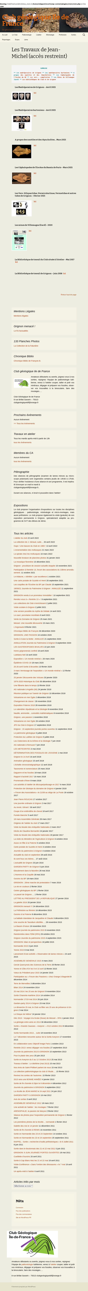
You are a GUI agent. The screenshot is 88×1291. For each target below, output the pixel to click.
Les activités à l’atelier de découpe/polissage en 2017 (36, 784)
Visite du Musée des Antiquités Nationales (32, 827)
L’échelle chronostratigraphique (27, 765)
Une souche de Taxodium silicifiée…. (29, 922)
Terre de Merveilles (22, 983)
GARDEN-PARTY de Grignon (26, 867)
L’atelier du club (20, 538)
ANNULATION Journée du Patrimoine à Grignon (34, 643)
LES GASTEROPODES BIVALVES (29, 647)
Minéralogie (50, 35)
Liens (26, 39)
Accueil (4, 35)
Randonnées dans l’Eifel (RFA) (27, 934)
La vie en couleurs (21, 886)
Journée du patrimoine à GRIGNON (29, 1087)
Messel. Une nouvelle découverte (28, 623)
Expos (17, 39)
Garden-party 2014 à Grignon (26, 1003)
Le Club (14, 35)
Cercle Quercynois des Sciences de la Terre (32, 965)
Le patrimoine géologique (24, 733)
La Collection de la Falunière (26, 346)
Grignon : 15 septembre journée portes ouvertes (34, 729)
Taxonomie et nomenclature (25, 769)
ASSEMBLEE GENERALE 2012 (27, 1103)
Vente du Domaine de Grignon (27, 619)
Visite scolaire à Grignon (24, 607)
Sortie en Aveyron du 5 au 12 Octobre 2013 (32, 1060)
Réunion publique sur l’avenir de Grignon (31, 693)
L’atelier (38, 35)
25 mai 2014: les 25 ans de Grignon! (29, 991)
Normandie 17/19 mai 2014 (25, 999)
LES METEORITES (22, 749)
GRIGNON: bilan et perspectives (28, 942)
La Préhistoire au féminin (24, 910)
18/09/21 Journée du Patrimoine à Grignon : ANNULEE (37, 588)
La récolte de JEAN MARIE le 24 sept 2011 (32, 1091)
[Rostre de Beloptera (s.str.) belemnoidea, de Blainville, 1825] (22, 178)
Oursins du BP (20, 879)
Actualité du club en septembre (27, 855)
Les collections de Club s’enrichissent (30, 603)
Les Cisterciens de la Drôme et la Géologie (32, 741)
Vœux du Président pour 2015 (26, 973)
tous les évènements (22, 442)
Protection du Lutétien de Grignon (28, 737)
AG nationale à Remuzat (24, 745)
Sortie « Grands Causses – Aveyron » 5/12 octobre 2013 (38, 1026)
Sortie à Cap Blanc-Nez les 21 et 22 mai (31, 1160)
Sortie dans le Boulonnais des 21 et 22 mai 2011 (34, 1149)
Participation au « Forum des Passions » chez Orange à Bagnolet (42, 977)
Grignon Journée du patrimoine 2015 (29, 938)
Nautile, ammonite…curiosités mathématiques (33, 713)
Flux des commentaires (24, 1214)
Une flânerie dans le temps (25, 685)
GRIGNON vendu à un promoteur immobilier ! (33, 595)
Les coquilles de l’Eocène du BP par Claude (32, 584)
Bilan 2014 (18, 987)
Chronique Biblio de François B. (27, 361)
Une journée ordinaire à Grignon (27, 803)
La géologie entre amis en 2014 (27, 1022)
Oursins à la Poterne (22, 914)
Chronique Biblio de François (26, 631)
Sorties (73, 35)
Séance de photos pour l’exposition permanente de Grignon (39, 1115)
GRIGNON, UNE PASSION (25, 635)
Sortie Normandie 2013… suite (27, 1033)
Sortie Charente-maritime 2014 (27, 995)
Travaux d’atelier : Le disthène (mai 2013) (31, 1063)
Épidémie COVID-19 (22, 663)
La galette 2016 (20, 902)
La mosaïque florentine (23, 562)
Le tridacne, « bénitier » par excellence (30, 577)
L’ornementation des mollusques (27, 550)
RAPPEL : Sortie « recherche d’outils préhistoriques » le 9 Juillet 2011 (43, 1142)
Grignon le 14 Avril (22, 757)
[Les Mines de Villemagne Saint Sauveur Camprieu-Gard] (19, 240)
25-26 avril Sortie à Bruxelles (26, 667)
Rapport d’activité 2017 (23, 777)
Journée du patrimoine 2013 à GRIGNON (31, 1052)
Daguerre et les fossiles (24, 773)
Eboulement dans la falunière (26, 871)
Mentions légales (21, 316)
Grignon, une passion (23, 717)
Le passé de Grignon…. (24, 894)
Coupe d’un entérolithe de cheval (28, 811)
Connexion (19, 1207)
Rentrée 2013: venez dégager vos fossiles (32, 1048)
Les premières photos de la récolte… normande (34, 1122)
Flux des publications (23, 1211)
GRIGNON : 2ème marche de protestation (32, 883)
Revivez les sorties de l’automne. (28, 1075)
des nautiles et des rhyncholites (36, 75)
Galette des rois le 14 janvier (26, 1126)
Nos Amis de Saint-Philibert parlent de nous (32, 1067)
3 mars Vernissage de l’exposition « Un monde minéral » (38, 671)
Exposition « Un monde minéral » (28, 659)
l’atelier (53, 1264)
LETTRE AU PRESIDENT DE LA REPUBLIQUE (34, 898)
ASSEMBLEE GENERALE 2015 (27, 961)
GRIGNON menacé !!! (23, 906)
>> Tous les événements (24, 423)
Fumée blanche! (21, 815)
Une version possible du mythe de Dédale (31, 611)
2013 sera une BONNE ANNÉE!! (28, 1079)
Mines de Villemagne (65, 77)
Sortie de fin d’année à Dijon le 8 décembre (32, 1083)
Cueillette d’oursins (22, 1156)
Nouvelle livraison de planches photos (30, 558)
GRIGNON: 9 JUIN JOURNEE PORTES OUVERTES (36, 1153)
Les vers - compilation (40, 77)
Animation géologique (23, 761)
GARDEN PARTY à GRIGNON (27, 1095)
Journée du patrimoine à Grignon (28, 851)
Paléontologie (26, 35)
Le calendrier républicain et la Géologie (30, 709)
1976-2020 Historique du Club (26, 681)
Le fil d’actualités (21, 331)
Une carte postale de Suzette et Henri (30, 581)
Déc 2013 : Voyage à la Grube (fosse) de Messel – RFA (37, 1018)
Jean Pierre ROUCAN (23, 799)
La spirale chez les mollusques (27, 554)
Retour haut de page (68, 295)
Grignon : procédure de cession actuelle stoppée (34, 566)
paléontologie (27, 1264)
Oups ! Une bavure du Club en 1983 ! (30, 546)
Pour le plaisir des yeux (24, 1056)
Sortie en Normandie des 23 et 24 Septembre (33, 1134)
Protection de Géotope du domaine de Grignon (34, 788)
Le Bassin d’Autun (21, 926)
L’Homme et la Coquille (24, 875)
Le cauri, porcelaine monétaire (27, 615)
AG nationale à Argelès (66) (25, 689)
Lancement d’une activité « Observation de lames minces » (39, 954)
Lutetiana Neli (20, 655)
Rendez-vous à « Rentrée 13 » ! (27, 599)
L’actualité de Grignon (23, 863)
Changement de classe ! (24, 701)
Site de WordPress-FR (23, 1217)
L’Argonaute (19, 627)
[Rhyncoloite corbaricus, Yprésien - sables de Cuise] (22, 151)
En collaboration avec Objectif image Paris (32, 1044)
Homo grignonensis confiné (25, 651)
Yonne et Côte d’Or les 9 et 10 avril (29, 969)
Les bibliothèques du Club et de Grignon (39, 79)
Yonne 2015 (19, 950)
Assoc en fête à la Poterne (25, 843)
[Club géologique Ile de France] (22, 383)
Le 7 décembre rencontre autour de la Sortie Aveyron (36, 1037)
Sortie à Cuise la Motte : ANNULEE (29, 639)
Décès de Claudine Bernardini (26, 831)
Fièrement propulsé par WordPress (24, 1286)
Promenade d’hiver (22, 781)
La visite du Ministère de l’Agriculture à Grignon (34, 839)
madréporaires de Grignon (30, 73)
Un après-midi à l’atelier (24, 1171)
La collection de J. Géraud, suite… (28, 542)
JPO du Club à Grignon (24, 725)
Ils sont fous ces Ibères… (24, 859)
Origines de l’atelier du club (25, 823)
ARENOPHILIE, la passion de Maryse (30, 1111)
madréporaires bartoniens (59, 73)
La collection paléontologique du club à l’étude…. (35, 1071)
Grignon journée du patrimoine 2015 (29, 930)
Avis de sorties (20, 1099)
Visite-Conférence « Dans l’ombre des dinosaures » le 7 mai (39, 1164)
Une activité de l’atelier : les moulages (30, 1107)
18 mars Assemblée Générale (26, 819)
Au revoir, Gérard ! (22, 807)
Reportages (6, 39)
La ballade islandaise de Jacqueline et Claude (33, 918)
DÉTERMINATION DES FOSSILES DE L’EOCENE (35, 753)
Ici (35, 93)
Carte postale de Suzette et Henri (28, 847)
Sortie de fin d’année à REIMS (27, 1130)
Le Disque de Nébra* (23, 1014)
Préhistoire (62, 35)
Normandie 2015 (21, 946)
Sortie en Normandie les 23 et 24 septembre (33, 1138)
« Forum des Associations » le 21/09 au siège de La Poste (39, 792)
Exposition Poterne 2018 (24, 705)
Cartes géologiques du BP (25, 890)
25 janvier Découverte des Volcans (28, 677)
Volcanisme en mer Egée (24, 697)
